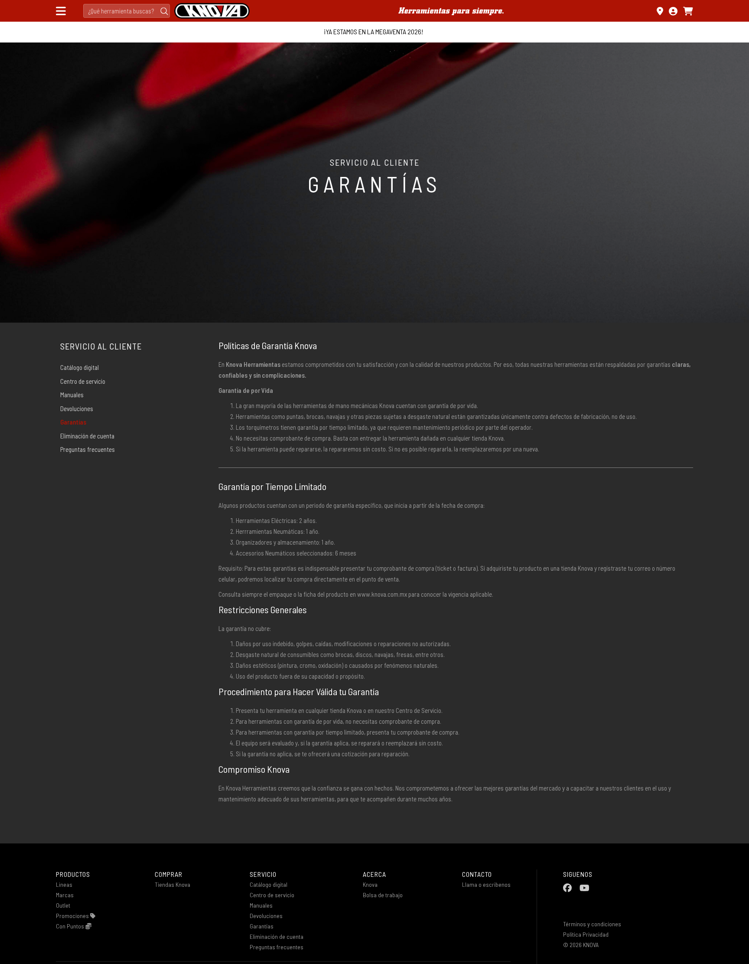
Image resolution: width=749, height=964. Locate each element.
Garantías (73, 422)
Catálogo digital (79, 367)
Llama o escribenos (486, 884)
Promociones (73, 915)
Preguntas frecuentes (87, 449)
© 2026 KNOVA (581, 944)
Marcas (65, 895)
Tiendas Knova (172, 884)
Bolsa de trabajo (383, 895)
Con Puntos (70, 926)
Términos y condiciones (592, 924)
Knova (370, 884)
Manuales (72, 395)
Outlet (63, 905)
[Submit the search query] (164, 11)
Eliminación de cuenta (87, 436)
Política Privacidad (586, 934)
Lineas (64, 884)
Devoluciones (76, 408)
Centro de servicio (82, 381)
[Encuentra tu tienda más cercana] (660, 11)
